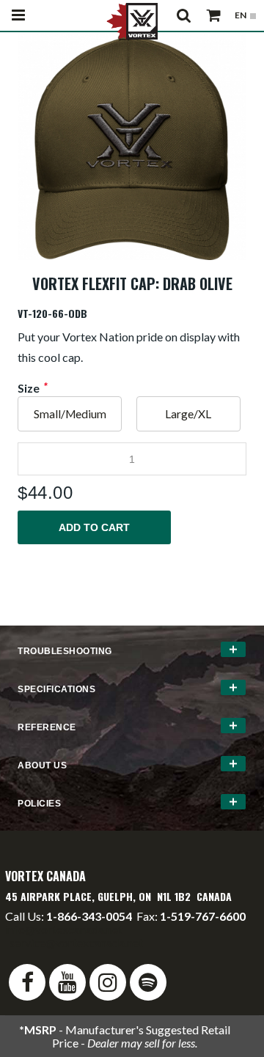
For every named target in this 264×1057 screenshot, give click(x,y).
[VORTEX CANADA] (132, 20)
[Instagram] (107, 982)
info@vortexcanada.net (63, 929)
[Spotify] (148, 982)
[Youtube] (67, 982)
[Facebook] (27, 982)
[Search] (184, 15)
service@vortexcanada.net (76, 942)
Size (29, 388)
